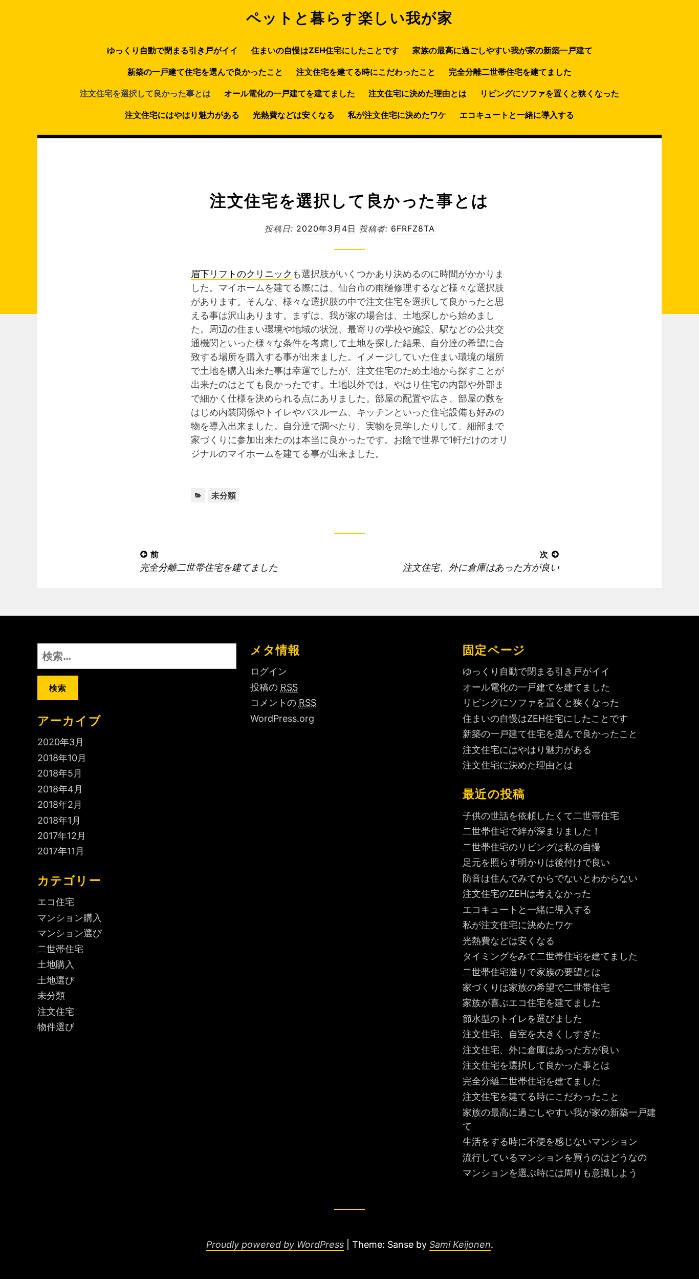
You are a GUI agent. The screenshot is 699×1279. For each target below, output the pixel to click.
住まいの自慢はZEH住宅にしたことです (325, 50)
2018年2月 (59, 804)
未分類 (223, 495)
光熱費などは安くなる (294, 115)
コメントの (283, 702)
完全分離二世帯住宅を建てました (510, 72)
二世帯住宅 (60, 948)
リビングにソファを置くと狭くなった (549, 93)
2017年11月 (60, 851)
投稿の (274, 687)
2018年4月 (60, 789)
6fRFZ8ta (413, 228)
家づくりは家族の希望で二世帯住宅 (536, 987)
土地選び (55, 980)
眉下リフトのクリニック (241, 273)
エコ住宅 (55, 901)
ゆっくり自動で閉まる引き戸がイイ (172, 50)
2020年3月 (60, 742)
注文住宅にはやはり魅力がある (182, 115)
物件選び (55, 1026)
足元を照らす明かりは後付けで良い (536, 862)
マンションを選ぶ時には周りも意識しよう (550, 1172)
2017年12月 (61, 835)
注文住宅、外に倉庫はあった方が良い (541, 1049)
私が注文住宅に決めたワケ (397, 115)
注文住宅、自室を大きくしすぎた (532, 1034)
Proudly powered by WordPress (275, 1244)
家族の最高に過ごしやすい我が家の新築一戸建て (502, 50)
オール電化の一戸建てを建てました (289, 93)
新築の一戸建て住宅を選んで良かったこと (205, 72)
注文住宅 (55, 1011)
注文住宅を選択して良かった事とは (145, 93)
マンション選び (69, 933)
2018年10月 (61, 757)
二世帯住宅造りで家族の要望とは (532, 972)
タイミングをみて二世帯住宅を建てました (550, 956)
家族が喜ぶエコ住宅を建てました (532, 1002)
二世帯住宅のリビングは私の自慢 (532, 847)
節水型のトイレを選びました (522, 1018)
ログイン (268, 671)
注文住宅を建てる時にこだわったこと (365, 72)
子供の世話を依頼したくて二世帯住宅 (541, 815)
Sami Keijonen (460, 1244)
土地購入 (55, 964)
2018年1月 (59, 820)
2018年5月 (59, 773)
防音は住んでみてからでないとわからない (550, 878)
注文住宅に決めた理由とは (417, 93)
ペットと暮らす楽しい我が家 (349, 18)
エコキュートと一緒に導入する (517, 115)
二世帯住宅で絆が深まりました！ (532, 831)
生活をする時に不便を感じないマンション (550, 1141)
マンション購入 (69, 917)
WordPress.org (282, 718)
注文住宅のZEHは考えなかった (527, 893)
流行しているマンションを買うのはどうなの (555, 1157)
